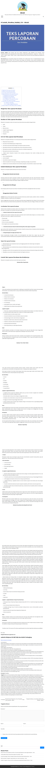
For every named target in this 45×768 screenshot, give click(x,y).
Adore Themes (31, 766)
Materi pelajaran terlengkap (6, 640)
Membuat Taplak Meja (9, 102)
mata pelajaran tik (10, 689)
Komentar (3, 708)
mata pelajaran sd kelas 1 (10, 686)
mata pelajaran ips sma (18, 682)
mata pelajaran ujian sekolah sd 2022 (21, 689)
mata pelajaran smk (36, 688)
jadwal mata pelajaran (24, 678)
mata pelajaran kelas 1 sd (38, 682)
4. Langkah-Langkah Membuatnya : (11, 104)
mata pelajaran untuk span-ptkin (34, 689)
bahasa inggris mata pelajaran (20, 674)
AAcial (22, 13)
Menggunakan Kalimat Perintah (9, 97)
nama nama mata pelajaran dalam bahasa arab (24, 690)
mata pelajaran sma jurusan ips (26, 688)
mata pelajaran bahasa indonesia (9, 680)
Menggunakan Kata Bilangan (8, 96)
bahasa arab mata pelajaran (9, 674)
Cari (1, 745)
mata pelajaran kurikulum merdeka (16, 684)
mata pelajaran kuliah (5, 684)
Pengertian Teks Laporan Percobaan (8, 90)
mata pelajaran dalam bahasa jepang (33, 681)
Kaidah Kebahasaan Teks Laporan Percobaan (9, 94)
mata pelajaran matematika (28, 684)
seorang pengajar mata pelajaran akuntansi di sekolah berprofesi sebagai (23, 692)
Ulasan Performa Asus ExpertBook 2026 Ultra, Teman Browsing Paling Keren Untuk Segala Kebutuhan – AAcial (18, 752)
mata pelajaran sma (31, 686)
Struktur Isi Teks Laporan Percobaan (8, 91)
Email (24, 723)
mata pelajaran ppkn (27, 685)
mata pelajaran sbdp (35, 685)
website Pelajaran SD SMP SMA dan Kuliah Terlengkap (11, 105)
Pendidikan (7, 673)
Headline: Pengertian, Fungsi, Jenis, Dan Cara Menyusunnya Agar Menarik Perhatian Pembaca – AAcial (16, 760)
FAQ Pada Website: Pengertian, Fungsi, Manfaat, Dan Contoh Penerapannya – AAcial (14, 758)
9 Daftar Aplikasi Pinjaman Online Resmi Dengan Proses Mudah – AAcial (12, 754)
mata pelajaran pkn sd (18, 685)
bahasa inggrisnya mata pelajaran (33, 674)
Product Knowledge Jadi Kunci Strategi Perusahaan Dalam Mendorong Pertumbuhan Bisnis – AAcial (16, 756)
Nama (2, 723)
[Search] (43, 16)
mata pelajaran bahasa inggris (21, 680)
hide (13, 88)
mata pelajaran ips (9, 682)
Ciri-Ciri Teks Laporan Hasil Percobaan (8, 92)
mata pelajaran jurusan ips (28, 682)
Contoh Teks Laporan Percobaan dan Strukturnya (10, 101)
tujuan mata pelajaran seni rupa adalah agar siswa (22, 693)
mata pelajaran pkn (10, 685)
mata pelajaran (31, 678)
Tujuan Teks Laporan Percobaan (9, 100)
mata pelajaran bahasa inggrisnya (34, 680)
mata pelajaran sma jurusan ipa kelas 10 (12, 688)
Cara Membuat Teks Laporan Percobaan (10, 99)
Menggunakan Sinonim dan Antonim (9, 95)
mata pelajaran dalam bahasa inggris (19, 681)
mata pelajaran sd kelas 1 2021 (21, 686)
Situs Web (2, 728)
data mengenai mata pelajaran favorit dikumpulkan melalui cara (16, 677)
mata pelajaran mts (38, 684)
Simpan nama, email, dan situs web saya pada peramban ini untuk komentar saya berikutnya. (20, 734)
